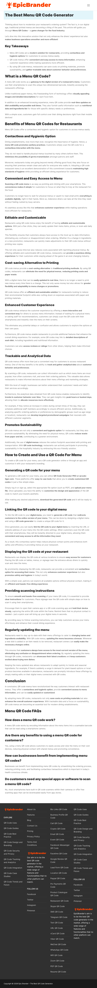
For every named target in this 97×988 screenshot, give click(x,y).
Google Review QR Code (58, 860)
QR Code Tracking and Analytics (12, 860)
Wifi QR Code (56, 955)
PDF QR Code (56, 966)
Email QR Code (57, 834)
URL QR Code (56, 928)
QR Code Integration (13, 868)
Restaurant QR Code (59, 901)
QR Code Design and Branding (13, 843)
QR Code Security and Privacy (12, 852)
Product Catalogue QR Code (58, 894)
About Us (31, 809)
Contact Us (32, 825)
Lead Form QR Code (59, 867)
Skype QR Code (57, 906)
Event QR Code (57, 839)
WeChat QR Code (58, 944)
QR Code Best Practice (10, 835)
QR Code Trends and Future (13, 883)
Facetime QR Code (58, 853)
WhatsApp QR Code (59, 950)
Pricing (30, 831)
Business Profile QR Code (59, 816)
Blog (29, 820)
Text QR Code (56, 922)
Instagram (31, 905)
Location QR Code (58, 873)
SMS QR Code (56, 912)
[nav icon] (88, 5)
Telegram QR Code (58, 917)
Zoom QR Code (57, 961)
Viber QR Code (57, 939)
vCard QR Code (57, 933)
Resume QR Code (58, 971)
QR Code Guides (11, 828)
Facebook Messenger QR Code (60, 846)
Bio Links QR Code (58, 809)
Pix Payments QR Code (58, 885)
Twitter (30, 899)
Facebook (31, 894)
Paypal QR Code (57, 878)
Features (31, 815)
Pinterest (31, 910)
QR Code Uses (10, 823)
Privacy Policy (33, 836)
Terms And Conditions (32, 843)
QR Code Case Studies (10, 874)
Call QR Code (56, 823)
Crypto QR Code (57, 829)
